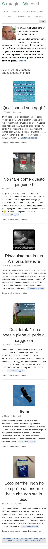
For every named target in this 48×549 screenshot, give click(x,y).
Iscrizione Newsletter (33, 12)
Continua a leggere (29, 138)
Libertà (24, 411)
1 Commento (16, 112)
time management (34, 531)
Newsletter (7, 538)
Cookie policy (18, 540)
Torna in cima (35, 540)
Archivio (39, 16)
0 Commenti (16, 266)
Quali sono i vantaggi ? (24, 107)
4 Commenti (16, 345)
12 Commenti (17, 503)
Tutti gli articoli (18, 538)
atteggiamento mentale (18, 142)
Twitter (35, 538)
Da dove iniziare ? (24, 16)
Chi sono (16, 12)
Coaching (7, 16)
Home (5, 12)
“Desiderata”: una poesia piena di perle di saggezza (24, 335)
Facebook (28, 538)
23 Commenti (17, 189)
